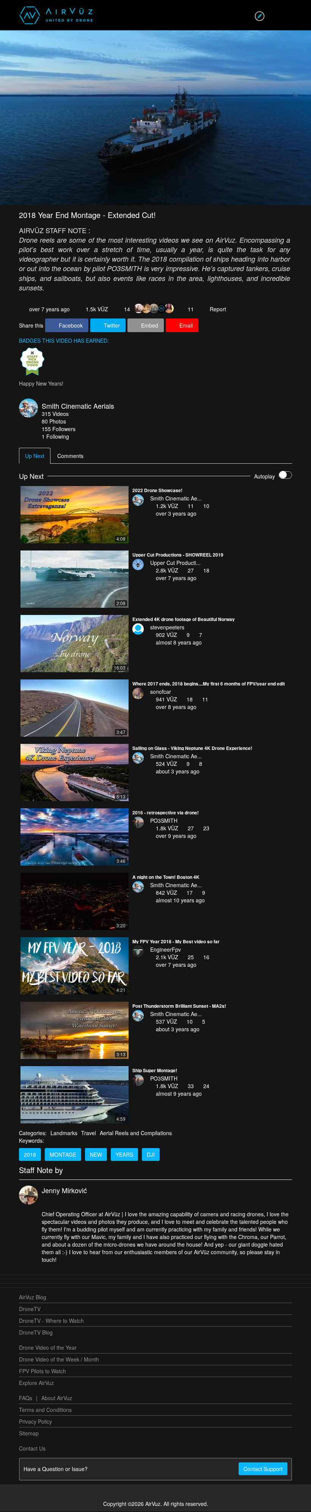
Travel (88, 1133)
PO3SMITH (163, 821)
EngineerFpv (165, 950)
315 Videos (55, 414)
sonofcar (160, 692)
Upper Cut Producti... (175, 563)
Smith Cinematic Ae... (176, 499)
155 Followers (58, 429)
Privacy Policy (35, 1422)
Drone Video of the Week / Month (59, 1360)
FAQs (25, 1398)
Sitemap (29, 1434)
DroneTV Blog (36, 1333)
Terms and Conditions (45, 1410)
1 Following (55, 437)
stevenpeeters (167, 628)
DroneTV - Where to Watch (51, 1321)
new (96, 1155)
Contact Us (32, 1449)
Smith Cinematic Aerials (78, 406)
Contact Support (263, 1469)
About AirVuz (56, 1398)
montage (63, 1155)
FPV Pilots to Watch (42, 1372)
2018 (30, 1155)
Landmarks (63, 1133)
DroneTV (30, 1309)
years (124, 1155)
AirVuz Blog (32, 1298)
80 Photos (54, 422)
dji (151, 1155)
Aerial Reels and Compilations (136, 1133)
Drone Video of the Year (48, 1348)
